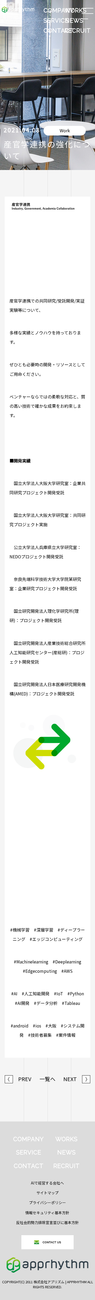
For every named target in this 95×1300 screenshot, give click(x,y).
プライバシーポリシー (47, 1202)
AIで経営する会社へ (47, 1183)
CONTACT (54, 30)
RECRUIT (74, 30)
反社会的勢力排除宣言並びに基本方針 (47, 1222)
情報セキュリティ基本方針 (47, 1212)
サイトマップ (47, 1192)
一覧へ (47, 1079)
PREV (18, 1079)
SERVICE (54, 20)
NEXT (76, 1079)
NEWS (74, 20)
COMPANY (54, 10)
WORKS (74, 10)
